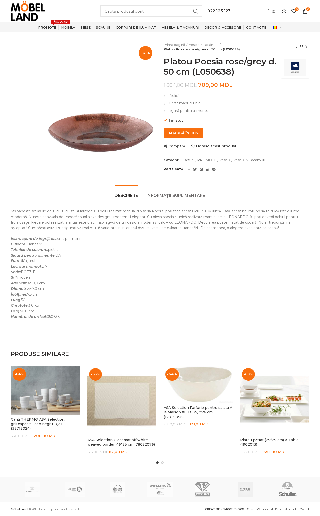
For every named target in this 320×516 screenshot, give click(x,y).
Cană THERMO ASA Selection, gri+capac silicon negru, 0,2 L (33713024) (38, 424)
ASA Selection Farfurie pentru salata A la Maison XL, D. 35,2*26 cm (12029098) (198, 412)
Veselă (225, 160)
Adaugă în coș (183, 133)
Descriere (126, 195)
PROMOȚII (207, 160)
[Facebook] (268, 11)
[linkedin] (208, 169)
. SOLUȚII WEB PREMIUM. (242, 509)
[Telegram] (214, 169)
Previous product (296, 46)
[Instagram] (274, 11)
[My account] (284, 11)
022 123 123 (219, 11)
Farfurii (188, 160)
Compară (177, 146)
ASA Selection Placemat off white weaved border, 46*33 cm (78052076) (121, 442)
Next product (306, 46)
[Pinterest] (201, 169)
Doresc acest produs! (216, 146)
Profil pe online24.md (294, 509)
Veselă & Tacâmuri (203, 45)
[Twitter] (195, 169)
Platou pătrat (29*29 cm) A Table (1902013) (269, 442)
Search (196, 11)
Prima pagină (174, 45)
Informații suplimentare (175, 195)
